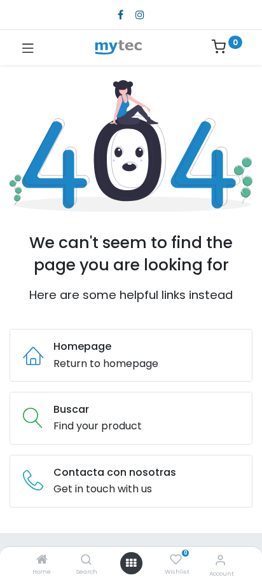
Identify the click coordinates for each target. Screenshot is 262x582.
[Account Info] (220, 560)
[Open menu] (131, 563)
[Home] (42, 560)
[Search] (86, 560)
